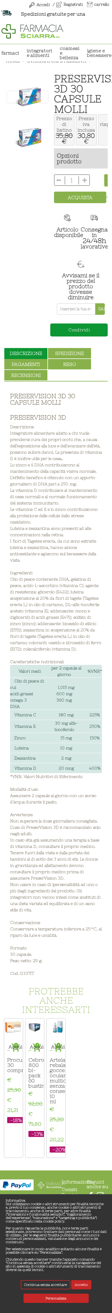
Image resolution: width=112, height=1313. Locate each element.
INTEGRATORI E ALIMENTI (39, 53)
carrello (101, 4)
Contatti (69, 1189)
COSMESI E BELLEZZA (70, 53)
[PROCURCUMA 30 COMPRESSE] (13, 1028)
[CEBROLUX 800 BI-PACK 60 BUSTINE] (35, 1028)
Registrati (73, 4)
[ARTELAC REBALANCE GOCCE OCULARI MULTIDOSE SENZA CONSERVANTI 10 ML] (56, 1028)
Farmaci (10, 52)
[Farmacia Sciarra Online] (32, 30)
